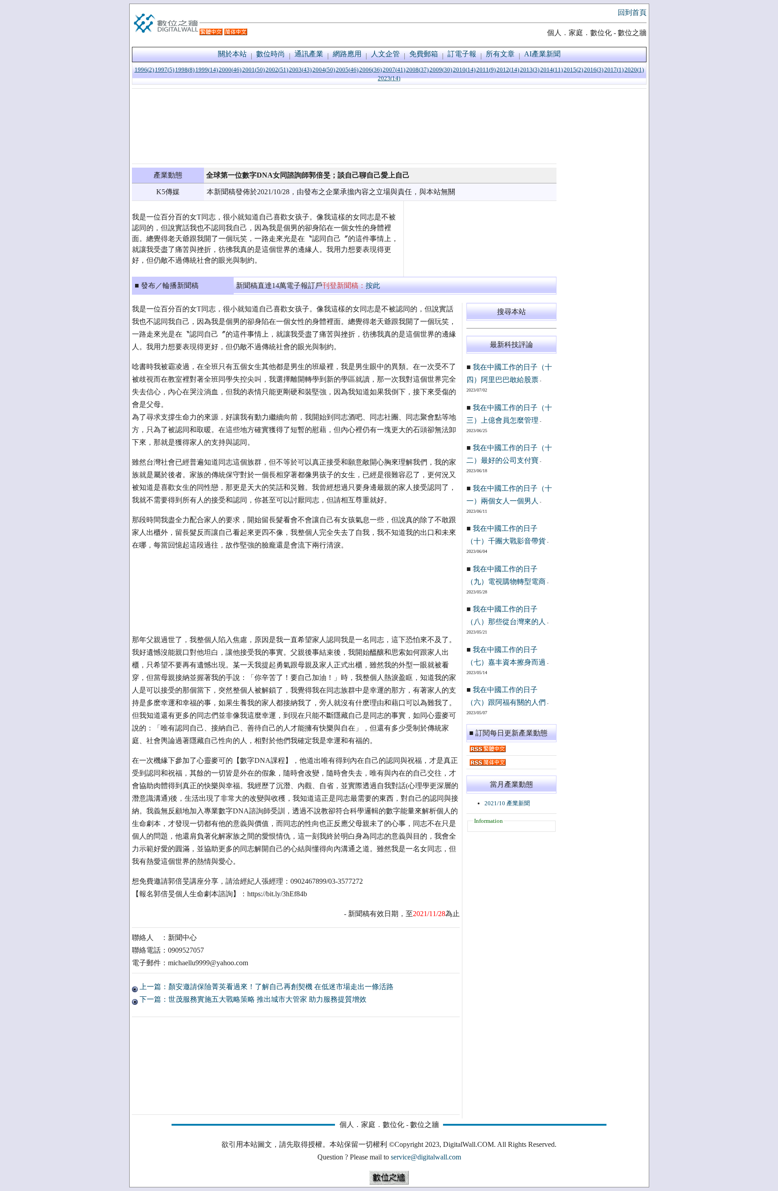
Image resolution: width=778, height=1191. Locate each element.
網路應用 (347, 54)
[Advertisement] (344, 126)
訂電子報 (462, 54)
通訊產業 (308, 54)
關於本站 (232, 54)
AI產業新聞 (542, 54)
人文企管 (385, 54)
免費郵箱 (423, 54)
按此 (373, 285)
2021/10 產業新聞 (507, 803)
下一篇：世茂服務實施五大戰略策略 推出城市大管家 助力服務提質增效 (252, 999)
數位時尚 (270, 54)
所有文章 (500, 54)
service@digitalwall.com (426, 1157)
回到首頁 (632, 12)
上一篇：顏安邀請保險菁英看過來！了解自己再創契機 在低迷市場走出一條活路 (266, 986)
